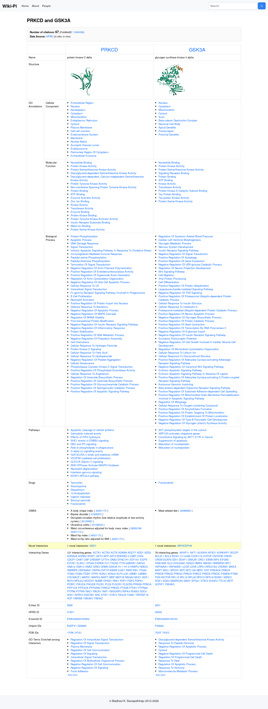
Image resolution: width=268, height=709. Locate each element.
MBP (112, 577)
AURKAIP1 (223, 552)
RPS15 (201, 577)
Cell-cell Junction (80, 131)
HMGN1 (207, 563)
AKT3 (99, 556)
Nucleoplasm (78, 110)
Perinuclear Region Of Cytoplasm (89, 152)
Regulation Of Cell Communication (90, 650)
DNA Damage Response (84, 243)
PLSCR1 (117, 584)
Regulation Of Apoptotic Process (177, 664)
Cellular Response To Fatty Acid (89, 352)
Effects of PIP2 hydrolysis (85, 437)
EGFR (143, 559)
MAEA (232, 566)
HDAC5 (143, 566)
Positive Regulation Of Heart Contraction (182, 324)
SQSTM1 (89, 595)
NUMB (98, 581)
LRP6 (200, 566)
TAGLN (122, 595)
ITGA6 (142, 570)
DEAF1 (183, 559)
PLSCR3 (127, 584)
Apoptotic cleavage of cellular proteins (92, 430)
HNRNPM (218, 563)
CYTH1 (105, 559)
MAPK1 (86, 577)
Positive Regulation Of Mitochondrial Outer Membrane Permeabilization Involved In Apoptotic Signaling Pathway (199, 396)
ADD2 (147, 552)
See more (72, 674)
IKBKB (113, 570)
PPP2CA (83, 588)
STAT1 (105, 595)
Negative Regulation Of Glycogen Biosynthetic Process (190, 317)
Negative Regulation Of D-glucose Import (182, 331)
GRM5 (104, 566)
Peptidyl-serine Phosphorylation (89, 257)
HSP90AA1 (84, 570)
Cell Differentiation (169, 282)
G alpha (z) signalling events (87, 451)
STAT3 (113, 595)
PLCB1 (100, 584)
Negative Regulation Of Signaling (89, 667)
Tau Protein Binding (170, 194)
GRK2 (96, 566)
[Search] (262, 5)
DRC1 (201, 559)
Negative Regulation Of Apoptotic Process (95, 310)
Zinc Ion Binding (80, 201)
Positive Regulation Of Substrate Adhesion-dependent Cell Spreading (198, 391)
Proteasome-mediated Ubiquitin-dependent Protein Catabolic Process (198, 310)
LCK (125, 573)
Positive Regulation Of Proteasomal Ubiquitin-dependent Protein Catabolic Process (195, 298)
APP (106, 556)
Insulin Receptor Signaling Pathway (179, 250)
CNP (86, 559)
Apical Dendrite (167, 127)
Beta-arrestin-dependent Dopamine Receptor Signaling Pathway (195, 388)
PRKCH (187, 573)
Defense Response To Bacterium (89, 307)
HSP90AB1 (175, 566)
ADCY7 (132, 552)
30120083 (86, 521)
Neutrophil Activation (82, 300)
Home (25, 6)
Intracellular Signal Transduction (89, 289)
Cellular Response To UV (85, 285)
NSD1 (93, 545)
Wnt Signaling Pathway (172, 271)
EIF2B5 (224, 559)
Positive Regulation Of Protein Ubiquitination (184, 285)
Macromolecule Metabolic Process (178, 671)
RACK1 (97, 591)
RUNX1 (218, 577)
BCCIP (234, 552)
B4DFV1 (72, 626)
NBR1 (200, 570)
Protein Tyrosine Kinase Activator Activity (94, 219)
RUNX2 (135, 591)
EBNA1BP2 (212, 559)
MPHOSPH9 (185, 545)
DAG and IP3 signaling (83, 444)
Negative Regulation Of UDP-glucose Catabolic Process (190, 264)
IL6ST (121, 570)
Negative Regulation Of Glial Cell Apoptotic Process (100, 282)
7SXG (165, 632)
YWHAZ (98, 598)
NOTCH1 (89, 581)
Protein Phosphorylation (84, 236)
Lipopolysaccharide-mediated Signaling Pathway (186, 289)
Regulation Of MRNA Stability (87, 317)
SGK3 (166, 581)
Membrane (77, 138)
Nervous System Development (176, 247)
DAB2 (113, 559)
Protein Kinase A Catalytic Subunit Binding (183, 190)
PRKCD (109, 49)
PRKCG (178, 573)
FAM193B (160, 563)
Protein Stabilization (82, 331)
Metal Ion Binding (80, 226)
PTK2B (124, 588)
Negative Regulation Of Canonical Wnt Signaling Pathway (191, 366)
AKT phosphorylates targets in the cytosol (182, 430)
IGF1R (105, 570)
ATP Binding (78, 194)
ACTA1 (97, 552)
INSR (129, 570)
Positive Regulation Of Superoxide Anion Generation (100, 275)
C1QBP (132, 556)
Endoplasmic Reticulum (84, 120)
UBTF (230, 581)
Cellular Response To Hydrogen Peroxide (94, 345)
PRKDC (115, 588)
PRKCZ (105, 588)
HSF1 (227, 563)
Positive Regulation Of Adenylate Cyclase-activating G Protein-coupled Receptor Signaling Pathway (199, 379)
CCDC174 (196, 556)
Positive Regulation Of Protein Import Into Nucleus (99, 303)
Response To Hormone (171, 667)
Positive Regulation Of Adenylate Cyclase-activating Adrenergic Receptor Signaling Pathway (195, 361)
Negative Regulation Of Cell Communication (95, 664)
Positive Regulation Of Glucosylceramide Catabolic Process (105, 384)
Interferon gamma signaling (86, 472)
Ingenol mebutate (80, 497)
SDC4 (143, 591)
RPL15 (175, 577)
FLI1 (107, 563)
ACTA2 (106, 552)
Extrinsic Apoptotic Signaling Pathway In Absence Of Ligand (193, 374)
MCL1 (166, 570)
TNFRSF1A (142, 595)
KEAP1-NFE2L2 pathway (85, 476)
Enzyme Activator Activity (85, 198)
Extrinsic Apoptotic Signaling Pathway (180, 370)
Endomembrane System (84, 134)
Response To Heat (169, 660)
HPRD (49, 36)
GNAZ (88, 566)
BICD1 (175, 556)
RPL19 (183, 577)
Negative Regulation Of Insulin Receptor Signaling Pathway (104, 324)
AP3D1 (212, 552)
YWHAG (88, 598)
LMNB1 (133, 573)
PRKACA (215, 570)
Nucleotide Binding (81, 162)
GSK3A (197, 49)
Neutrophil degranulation (84, 469)
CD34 (140, 556)
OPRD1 (107, 581)
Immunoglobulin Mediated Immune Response (96, 254)
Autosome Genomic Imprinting (176, 384)
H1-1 (120, 566)
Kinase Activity (79, 205)
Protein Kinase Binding (84, 215)
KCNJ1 (103, 573)
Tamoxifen (76, 482)
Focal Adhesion (79, 671)
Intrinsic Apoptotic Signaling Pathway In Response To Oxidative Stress (111, 250)
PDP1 (123, 581)
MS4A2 (129, 577)
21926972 (96, 514)
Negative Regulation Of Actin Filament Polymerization (101, 268)
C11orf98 (185, 556)
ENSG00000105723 (166, 619)
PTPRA (80, 591)
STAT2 (204, 581)
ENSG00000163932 (78, 619)
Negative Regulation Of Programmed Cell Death (186, 653)
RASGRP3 (115, 591)
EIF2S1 (71, 563)
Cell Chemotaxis (80, 342)
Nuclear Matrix (79, 141)
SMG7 (187, 581)
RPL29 (192, 577)
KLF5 (120, 573)
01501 (70, 612)
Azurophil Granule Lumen (85, 145)
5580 (70, 605)
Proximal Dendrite (169, 134)
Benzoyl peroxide (80, 500)
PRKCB (159, 573)
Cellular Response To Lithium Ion (177, 352)
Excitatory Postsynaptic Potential (178, 338)
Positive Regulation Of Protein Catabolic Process (186, 321)
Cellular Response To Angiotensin (90, 374)
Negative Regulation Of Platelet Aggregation (96, 359)
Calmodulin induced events (86, 433)
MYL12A (191, 570)
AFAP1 (91, 556)
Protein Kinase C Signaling (86, 349)
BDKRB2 (122, 556)
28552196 (135, 528)
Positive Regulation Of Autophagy (178, 257)
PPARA (137, 584)
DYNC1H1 (123, 559)
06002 (158, 612)
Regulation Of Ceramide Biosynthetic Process (97, 377)
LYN (69, 577)
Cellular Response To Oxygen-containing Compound (188, 405)
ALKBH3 (202, 552)
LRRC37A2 (210, 566)
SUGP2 (213, 581)
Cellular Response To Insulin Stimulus (180, 303)
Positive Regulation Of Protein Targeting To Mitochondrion (191, 412)
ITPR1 (94, 573)
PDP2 (130, 581)
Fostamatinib (78, 504)
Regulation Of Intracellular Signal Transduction (97, 639)
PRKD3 (206, 573)
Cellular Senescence (82, 363)
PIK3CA (81, 584)
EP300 (90, 563)
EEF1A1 (134, 559)
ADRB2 (82, 556)
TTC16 (222, 581)
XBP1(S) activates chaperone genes (179, 433)
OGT (206, 570)
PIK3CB (91, 584)
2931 (157, 605)
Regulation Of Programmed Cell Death (180, 657)
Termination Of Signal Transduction (90, 264)
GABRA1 (130, 563)
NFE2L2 (79, 581)
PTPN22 (143, 588)
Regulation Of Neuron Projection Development (185, 268)
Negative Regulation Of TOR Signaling (180, 292)
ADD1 (140, 552)
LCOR (185, 566)
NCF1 (145, 577)
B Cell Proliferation (81, 296)
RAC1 (89, 591)
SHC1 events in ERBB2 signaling (89, 440)
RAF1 (105, 591)
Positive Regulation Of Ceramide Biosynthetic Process (102, 381)
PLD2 (108, 584)
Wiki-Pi (9, 6)
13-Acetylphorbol (80, 493)
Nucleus (75, 106)
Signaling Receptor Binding (174, 173)
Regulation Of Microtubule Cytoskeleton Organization (189, 349)
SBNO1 (227, 577)
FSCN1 (114, 563)
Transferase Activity (82, 208)
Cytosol (75, 124)
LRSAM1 (223, 566)
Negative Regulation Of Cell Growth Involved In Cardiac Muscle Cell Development (197, 343)
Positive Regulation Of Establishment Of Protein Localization (193, 416)
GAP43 (141, 563)
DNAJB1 (193, 559)
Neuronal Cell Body (169, 124)
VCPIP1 (159, 584)
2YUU (78, 632)
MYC (182, 570)
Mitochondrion (79, 117)
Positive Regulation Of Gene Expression (181, 261)
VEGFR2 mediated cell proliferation (91, 458)
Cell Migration (166, 275)
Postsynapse (166, 131)
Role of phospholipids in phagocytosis (92, 447)
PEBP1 (71, 584)
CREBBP (95, 559)
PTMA (234, 573)
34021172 (101, 510)
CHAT (79, 559)
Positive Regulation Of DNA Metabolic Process (97, 335)
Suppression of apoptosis (173, 440)
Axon (161, 117)
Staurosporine (78, 486)
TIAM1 (131, 595)
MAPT (104, 577)
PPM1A (147, 584)
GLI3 (169, 563)
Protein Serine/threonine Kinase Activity (93, 169)
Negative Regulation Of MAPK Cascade (93, 314)
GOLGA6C (179, 563)
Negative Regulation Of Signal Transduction (183, 254)
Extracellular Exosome (83, 155)
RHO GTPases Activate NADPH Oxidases (95, 465)
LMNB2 (142, 573)
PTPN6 (71, 591)
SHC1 (70, 595)
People (46, 6)
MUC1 (137, 577)
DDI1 (175, 559)
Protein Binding (79, 190)
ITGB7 (86, 573)
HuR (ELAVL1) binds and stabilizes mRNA (95, 454)
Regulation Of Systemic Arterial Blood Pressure (186, 236)
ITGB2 (70, 573)
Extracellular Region (82, 103)
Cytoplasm (77, 113)
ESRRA (99, 563)
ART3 (112, 556)
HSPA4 (96, 570)
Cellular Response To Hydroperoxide (91, 356)
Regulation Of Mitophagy (173, 402)
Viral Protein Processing (172, 278)
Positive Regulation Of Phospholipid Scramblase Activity (103, 370)
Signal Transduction (82, 247)
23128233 (97, 525)
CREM (158, 559)
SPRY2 (79, 595)
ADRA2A (72, 556)
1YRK (70, 632)
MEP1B (120, 577)
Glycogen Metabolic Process (175, 243)
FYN (122, 563)
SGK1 (158, 581)
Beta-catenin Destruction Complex (178, 120)
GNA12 (71, 566)
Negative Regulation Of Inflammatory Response (98, 328)
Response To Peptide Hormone (176, 643)
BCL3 (168, 556)
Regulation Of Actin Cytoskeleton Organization (97, 278)
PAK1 (116, 581)
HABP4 (134, 566)
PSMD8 (225, 573)
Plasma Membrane (81, 127)
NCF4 (70, 581)
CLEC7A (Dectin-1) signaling (87, 461)
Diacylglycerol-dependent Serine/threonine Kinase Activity (103, 173)
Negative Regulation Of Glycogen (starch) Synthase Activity (193, 423)
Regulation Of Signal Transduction (90, 643)
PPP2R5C (95, 588)
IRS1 (135, 570)
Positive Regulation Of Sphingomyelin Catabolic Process (103, 388)
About (35, 6)
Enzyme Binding (80, 212)
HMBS (198, 563)
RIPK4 (126, 591)
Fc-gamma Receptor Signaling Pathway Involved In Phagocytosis (108, 292)
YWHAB (77, 598)
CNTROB (217, 556)
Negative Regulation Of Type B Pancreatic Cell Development (193, 419)
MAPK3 (95, 577)
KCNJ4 (112, 573)
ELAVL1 (81, 563)
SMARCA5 (176, 581)
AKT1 (193, 552)
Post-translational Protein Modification (92, 321)
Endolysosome (79, 148)
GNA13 (80, 566)
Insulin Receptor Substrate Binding (90, 222)
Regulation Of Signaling (84, 653)
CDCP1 (71, 559)
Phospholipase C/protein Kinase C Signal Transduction (102, 366)
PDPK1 (139, 581)
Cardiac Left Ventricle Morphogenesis (180, 240)
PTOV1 (133, 588)
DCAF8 (167, 559)
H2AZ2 (190, 563)
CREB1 (228, 556)
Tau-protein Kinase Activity (174, 198)
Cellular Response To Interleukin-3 (178, 307)
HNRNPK (72, 570)
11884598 (77, 32)
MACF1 (76, 577)
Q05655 (81, 626)
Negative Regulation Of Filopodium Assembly (96, 338)
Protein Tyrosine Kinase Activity (89, 183)
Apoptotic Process (81, 240)
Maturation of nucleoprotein (174, 444)
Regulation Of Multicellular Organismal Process (97, 660)
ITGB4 (78, 573)
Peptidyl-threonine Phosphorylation (90, 261)
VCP (69, 598)
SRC (97, 595)
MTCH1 (174, 570)
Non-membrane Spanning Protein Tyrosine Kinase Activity (104, 187)
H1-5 (126, 566)
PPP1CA (72, 588)
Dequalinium (78, 489)
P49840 (159, 626)
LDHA (193, 566)
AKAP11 (184, 552)
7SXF (158, 632)
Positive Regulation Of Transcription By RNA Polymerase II (192, 328)
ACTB (114, 552)
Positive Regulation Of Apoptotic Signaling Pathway (100, 391)
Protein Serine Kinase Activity (88, 229)
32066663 (185, 510)
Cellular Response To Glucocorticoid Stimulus (185, 356)
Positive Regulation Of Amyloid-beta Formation (185, 409)
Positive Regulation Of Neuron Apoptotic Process (187, 314)
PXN (157, 577)
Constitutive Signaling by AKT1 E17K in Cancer (186, 437)
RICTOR (165, 577)
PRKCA (226, 570)
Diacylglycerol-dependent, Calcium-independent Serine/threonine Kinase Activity (107, 178)
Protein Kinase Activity (84, 166)
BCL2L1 (159, 556)
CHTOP (207, 556)
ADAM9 (122, 552)
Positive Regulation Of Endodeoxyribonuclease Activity (102, 271)
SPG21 (195, 581)
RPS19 (209, 577)
